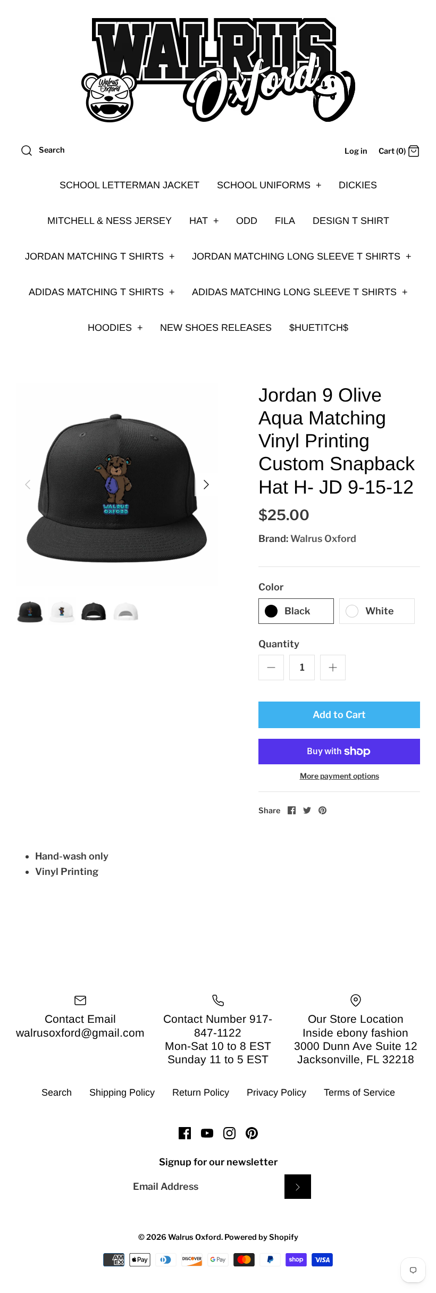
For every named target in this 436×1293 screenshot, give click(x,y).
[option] (117, 484)
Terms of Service (359, 1092)
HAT (204, 220)
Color (270, 587)
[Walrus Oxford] (218, 70)
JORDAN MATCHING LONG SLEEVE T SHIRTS (302, 256)
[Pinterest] (252, 1133)
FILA (285, 220)
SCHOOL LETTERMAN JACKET (129, 185)
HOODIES (115, 327)
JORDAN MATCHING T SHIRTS (100, 256)
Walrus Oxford (323, 538)
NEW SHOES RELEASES (216, 327)
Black (297, 610)
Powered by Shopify (261, 1237)
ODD (246, 220)
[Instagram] (229, 1133)
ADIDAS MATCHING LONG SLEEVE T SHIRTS (300, 292)
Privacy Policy (276, 1092)
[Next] (206, 484)
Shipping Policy (122, 1092)
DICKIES (358, 185)
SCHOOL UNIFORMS (269, 185)
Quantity (278, 643)
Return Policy (200, 1092)
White (379, 610)
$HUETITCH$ (318, 327)
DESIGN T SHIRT (351, 220)
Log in (356, 151)
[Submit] (297, 1186)
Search (56, 1092)
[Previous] (27, 484)
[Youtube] (207, 1133)
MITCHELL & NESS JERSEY (109, 220)
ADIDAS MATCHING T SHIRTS (102, 292)
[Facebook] (185, 1133)
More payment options (339, 776)
